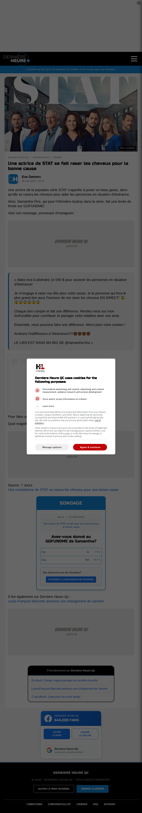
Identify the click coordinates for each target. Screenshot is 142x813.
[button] (71, 406)
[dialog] (71, 406)
